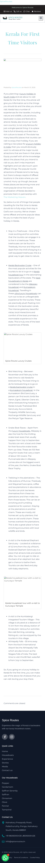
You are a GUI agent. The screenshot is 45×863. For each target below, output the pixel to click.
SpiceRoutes (6, 1)
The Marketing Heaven (15, 197)
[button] (5, 857)
